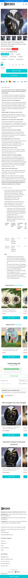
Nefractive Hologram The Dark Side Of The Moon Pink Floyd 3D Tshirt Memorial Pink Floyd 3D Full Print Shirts (11, 428)
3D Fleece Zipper (13, 56)
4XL (19, 64)
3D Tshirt (12, 54)
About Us (3, 541)
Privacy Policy (4, 566)
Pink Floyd (18, 285)
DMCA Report (11, 572)
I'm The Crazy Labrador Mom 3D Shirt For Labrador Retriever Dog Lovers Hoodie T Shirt (10, 349)
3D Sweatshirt (5, 56)
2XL (13, 64)
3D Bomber (20, 56)
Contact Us (4, 543)
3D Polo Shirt (11, 59)
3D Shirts (18, 324)
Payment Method (5, 563)
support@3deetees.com (7, 534)
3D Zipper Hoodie (12, 52)
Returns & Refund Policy (7, 559)
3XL (16, 64)
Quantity (3, 68)
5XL (23, 64)
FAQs (2, 545)
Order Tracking (5, 548)
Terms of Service (5, 561)
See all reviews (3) (14, 365)
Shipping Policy (4, 557)
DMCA (2, 550)
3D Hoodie (18, 54)
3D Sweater (4, 59)
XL (9, 64)
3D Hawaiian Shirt (19, 59)
